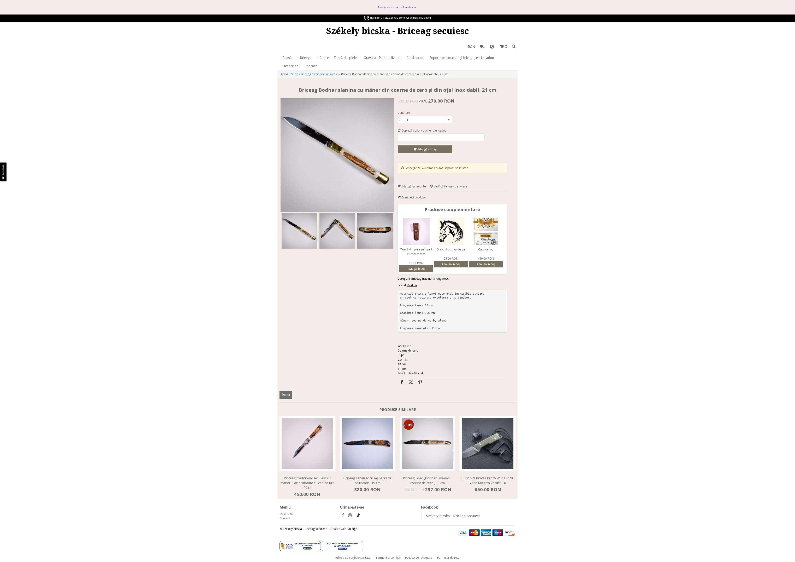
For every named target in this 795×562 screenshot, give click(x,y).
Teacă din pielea (346, 58)
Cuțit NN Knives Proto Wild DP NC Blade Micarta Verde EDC (487, 480)
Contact (311, 66)
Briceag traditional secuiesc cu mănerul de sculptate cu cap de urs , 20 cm (307, 483)
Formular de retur (449, 558)
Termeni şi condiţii (388, 558)
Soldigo (352, 529)
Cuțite (324, 58)
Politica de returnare (418, 558)
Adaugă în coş (426, 149)
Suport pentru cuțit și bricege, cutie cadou (461, 58)
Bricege (305, 58)
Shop (294, 74)
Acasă (287, 58)
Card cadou (415, 58)
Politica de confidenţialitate (352, 558)
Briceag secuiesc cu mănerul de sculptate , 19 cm (367, 480)
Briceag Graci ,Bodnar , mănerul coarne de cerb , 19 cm (427, 480)
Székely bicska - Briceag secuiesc (397, 30)
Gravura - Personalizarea (382, 58)
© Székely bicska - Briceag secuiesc (303, 529)
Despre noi (291, 66)
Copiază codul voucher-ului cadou (424, 130)
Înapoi (286, 395)
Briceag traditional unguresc (319, 74)
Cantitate (404, 113)
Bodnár (412, 285)
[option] (337, 155)
